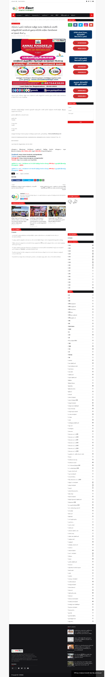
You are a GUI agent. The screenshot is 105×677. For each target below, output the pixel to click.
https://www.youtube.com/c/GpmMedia (27, 160)
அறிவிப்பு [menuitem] (27, 15)
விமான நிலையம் (80, 587)
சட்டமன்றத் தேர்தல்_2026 (80, 468)
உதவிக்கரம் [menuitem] (44, 15)
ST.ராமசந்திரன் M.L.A (80, 340)
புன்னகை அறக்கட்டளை (80, 530)
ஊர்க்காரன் (15, 35)
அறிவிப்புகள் (80, 374)
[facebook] (86, 1)
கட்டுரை (80, 417)
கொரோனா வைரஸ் (81, 462)
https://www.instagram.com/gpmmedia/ (31, 158)
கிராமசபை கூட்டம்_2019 (80, 434)
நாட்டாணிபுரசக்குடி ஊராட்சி (80, 508)
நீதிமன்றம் (80, 516)
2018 (80, 268)
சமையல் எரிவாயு (80, 476)
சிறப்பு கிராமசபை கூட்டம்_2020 (80, 479)
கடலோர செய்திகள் (80, 414)
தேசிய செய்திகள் (80, 496)
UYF (80, 352)
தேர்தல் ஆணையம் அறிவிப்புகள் (80, 499)
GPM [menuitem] (57, 15)
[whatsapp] (70, 25)
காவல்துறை (80, 428)
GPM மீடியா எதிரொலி (80, 315)
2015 (80, 276)
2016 (80, 273)
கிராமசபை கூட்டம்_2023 (80, 445)
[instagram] (91, 1)
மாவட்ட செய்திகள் (80, 553)
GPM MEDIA (21, 675)
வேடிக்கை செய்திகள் (80, 607)
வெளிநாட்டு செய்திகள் (80, 601)
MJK (80, 323)
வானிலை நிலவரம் (80, 581)
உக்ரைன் (80, 394)
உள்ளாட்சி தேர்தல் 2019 (80, 400)
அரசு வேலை (80, 369)
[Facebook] (21, 199)
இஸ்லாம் (80, 391)
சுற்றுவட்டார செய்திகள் (19, 19)
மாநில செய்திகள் (80, 550)
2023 (81, 254)
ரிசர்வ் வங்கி (80, 570)
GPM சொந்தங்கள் (80, 303)
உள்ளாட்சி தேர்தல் (80, 397)
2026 (80, 245)
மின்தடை (80, 556)
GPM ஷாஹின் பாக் (80, 318)
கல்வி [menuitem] (52, 15)
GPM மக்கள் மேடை (80, 309)
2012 (80, 285)
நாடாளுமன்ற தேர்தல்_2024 (80, 505)
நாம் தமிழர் (80, 510)
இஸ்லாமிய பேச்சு (80, 388)
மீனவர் (81, 559)
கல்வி (17, 173)
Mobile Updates (80, 326)
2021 (80, 259)
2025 (80, 248)
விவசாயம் (80, 590)
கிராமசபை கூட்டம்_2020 (80, 437)
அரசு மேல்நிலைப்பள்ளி (80, 366)
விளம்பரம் (80, 596)
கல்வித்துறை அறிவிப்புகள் (80, 423)
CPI (80, 298)
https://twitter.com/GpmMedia (26, 156)
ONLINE (80, 329)
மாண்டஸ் (80, 547)
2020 (80, 262)
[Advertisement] (39, 103)
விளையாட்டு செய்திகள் (80, 598)
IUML (80, 320)
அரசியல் (80, 360)
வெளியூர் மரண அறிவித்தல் (80, 604)
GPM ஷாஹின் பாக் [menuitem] (65, 15)
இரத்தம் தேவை (80, 383)
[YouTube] (27, 199)
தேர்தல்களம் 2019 (80, 502)
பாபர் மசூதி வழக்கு (80, 519)
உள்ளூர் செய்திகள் (80, 403)
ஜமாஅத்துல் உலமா (80, 618)
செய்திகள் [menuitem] (19, 15)
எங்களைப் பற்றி (14, 1)
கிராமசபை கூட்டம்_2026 (80, 451)
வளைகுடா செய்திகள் (80, 579)
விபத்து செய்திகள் (80, 584)
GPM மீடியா (80, 312)
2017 (80, 271)
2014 (80, 279)
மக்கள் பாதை (80, 533)
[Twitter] (23, 199)
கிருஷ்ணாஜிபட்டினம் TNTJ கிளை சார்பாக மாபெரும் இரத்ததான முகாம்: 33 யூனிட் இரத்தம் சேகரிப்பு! (56, 219)
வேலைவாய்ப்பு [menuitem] (35, 15)
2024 (80, 251)
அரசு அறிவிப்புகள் (80, 363)
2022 (80, 256)
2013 (80, 282)
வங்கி (80, 573)
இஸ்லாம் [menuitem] (73, 15)
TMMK (80, 346)
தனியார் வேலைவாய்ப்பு (80, 491)
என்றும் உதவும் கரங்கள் (80, 411)
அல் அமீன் (80, 371)
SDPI (80, 335)
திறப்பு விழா (80, 493)
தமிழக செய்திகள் (80, 485)
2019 (80, 265)
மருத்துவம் (80, 542)
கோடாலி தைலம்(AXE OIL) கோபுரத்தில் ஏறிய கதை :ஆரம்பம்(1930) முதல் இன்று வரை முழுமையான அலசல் (83, 655)
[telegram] (16, 668)
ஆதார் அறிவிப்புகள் (80, 377)
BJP (80, 295)
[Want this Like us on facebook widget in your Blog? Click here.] (102, 675)
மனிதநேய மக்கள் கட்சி (80, 545)
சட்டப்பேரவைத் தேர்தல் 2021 (80, 465)
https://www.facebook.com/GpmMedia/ (30, 154)
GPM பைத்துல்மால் (80, 306)
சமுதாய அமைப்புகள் (80, 471)
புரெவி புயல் (80, 527)
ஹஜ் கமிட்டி (80, 621)
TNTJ (80, 349)
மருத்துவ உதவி (80, 539)
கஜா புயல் (80, 425)
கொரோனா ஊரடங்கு (80, 459)
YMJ (80, 357)
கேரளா (80, 457)
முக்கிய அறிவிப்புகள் (80, 562)
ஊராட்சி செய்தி (80, 408)
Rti (80, 332)
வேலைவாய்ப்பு (80, 610)
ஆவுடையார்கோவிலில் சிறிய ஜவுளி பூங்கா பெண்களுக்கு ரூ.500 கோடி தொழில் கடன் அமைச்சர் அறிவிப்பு (83, 639)
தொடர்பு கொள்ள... (21, 1)
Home (12, 19)
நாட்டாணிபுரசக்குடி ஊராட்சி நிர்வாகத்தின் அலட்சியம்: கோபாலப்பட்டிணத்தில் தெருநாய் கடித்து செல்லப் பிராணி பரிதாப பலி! (83, 663)
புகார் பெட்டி (80, 522)
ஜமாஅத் (80, 613)
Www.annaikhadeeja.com (54, 133)
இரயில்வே (81, 386)
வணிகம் (80, 576)
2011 (80, 288)
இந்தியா (80, 380)
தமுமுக (80, 488)
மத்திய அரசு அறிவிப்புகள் (80, 536)
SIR (80, 337)
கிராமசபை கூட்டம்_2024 (80, 448)
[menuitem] (13, 15)
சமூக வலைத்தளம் (80, 474)
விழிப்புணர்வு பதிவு (81, 593)
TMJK (80, 343)
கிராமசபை (80, 431)
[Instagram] (25, 199)
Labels (70, 291)
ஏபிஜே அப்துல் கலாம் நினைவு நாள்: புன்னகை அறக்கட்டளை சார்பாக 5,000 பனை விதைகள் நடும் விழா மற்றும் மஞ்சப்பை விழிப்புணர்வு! (19, 220)
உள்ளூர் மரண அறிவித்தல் (80, 406)
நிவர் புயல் (80, 513)
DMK (80, 301)
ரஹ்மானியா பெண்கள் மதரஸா (80, 567)
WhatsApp (80, 354)
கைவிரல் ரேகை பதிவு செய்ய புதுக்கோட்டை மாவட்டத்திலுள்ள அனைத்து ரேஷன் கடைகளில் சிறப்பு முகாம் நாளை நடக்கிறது (83, 632)
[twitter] (89, 1)
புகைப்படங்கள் (80, 525)
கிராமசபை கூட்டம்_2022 (80, 442)
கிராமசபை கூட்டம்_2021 (80, 440)
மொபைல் (80, 564)
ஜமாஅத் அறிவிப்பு (80, 615)
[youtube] (93, 1)
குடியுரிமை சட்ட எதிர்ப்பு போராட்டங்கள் (80, 454)
